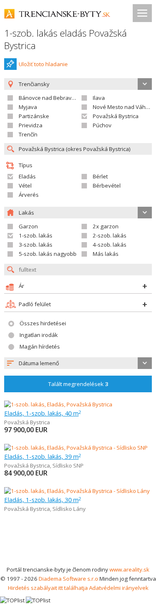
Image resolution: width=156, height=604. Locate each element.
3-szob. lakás (35, 244)
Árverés (29, 194)
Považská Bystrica (116, 116)
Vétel (25, 185)
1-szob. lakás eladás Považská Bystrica (65, 39)
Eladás (27, 176)
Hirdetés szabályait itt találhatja (48, 588)
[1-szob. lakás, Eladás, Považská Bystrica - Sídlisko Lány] (77, 491)
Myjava (28, 107)
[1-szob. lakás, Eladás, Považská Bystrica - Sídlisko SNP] (76, 447)
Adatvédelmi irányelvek (119, 588)
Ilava (99, 97)
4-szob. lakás (109, 244)
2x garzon (106, 226)
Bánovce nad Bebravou (48, 97)
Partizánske (34, 116)
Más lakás (106, 253)
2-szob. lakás (109, 235)
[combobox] (78, 363)
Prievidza (30, 125)
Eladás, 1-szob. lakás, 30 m (42, 499)
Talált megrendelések (78, 384)
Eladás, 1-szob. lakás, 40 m (42, 413)
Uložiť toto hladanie (43, 64)
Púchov (102, 125)
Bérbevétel (107, 185)
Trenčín (28, 134)
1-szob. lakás (35, 235)
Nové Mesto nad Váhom (123, 107)
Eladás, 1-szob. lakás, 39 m (42, 456)
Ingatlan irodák (39, 335)
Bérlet (100, 176)
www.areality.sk (129, 569)
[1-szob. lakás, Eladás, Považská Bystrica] (58, 404)
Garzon (28, 226)
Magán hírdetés (40, 346)
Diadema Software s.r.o (68, 578)
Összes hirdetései (43, 323)
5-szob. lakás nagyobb (48, 253)
